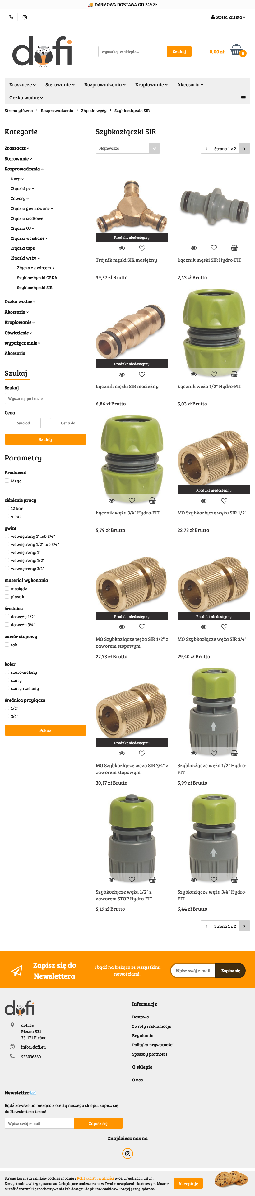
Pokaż (45, 730)
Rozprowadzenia (23, 168)
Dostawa (140, 1017)
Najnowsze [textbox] (109, 148)
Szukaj (45, 439)
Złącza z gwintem (34, 267)
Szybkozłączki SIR (35, 287)
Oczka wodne (19, 301)
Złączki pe (21, 188)
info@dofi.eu (33, 1047)
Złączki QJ (21, 228)
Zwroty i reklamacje (151, 1026)
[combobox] (128, 148)
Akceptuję (188, 1183)
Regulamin (142, 1035)
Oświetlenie (17, 332)
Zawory (18, 198)
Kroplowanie (18, 322)
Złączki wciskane (28, 238)
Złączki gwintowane (31, 208)
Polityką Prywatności (95, 1178)
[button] (144, 1004)
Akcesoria (15, 312)
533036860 (31, 1056)
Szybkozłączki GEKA (37, 277)
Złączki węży (24, 258)
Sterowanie (17, 158)
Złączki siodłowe (27, 218)
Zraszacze (16, 148)
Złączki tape (23, 248)
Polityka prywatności (153, 1045)
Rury (16, 179)
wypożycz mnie (21, 343)
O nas (137, 1080)
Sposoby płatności (149, 1054)
